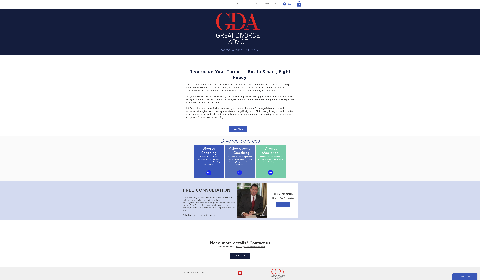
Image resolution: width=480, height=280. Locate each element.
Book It (283, 205)
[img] (252, 200)
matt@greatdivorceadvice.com (250, 246)
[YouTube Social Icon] (240, 273)
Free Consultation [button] (283, 193)
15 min (274, 198)
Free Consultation (287, 198)
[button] (299, 4)
